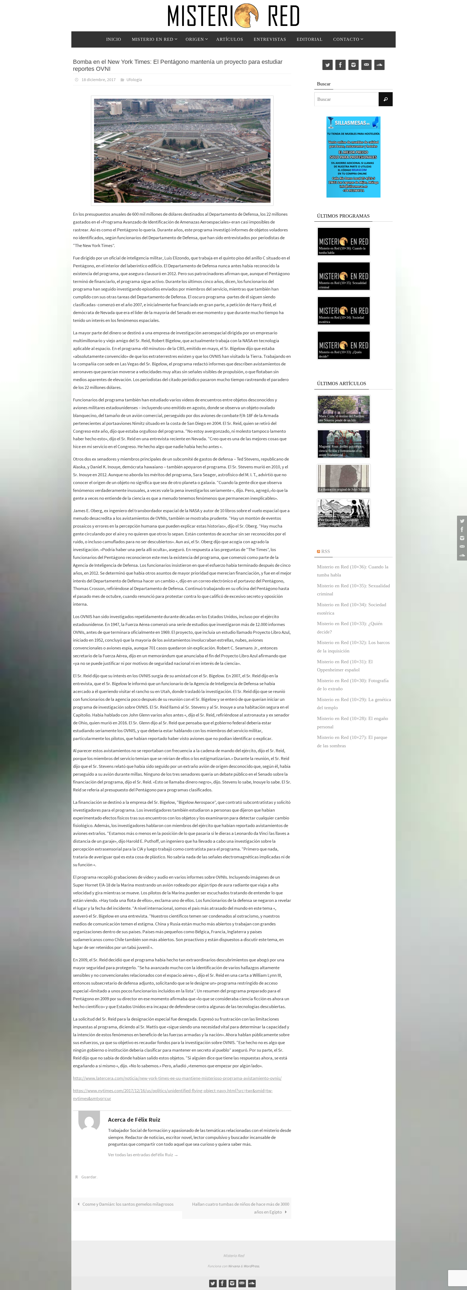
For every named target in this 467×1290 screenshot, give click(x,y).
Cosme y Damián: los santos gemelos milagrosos (128, 1204)
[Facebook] (461, 529)
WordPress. (251, 1266)
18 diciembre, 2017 (99, 79)
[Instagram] (461, 538)
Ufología (134, 79)
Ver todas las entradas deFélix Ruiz (143, 1155)
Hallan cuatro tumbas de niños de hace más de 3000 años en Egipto (240, 1208)
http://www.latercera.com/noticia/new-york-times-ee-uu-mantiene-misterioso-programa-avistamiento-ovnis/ (177, 1078)
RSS (325, 551)
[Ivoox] (461, 555)
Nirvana (234, 1266)
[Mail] (461, 547)
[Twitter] (461, 521)
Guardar (88, 1176)
